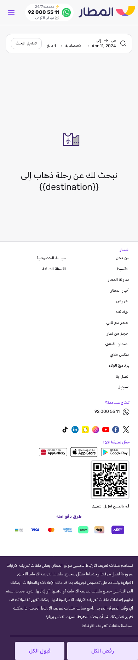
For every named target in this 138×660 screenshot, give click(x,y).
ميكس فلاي (120, 354)
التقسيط (123, 269)
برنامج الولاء (119, 365)
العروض (123, 301)
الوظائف (123, 311)
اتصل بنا (123, 376)
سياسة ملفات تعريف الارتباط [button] (107, 626)
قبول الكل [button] (40, 651)
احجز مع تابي (118, 322)
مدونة (119, 279)
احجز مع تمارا (117, 333)
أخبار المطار (120, 290)
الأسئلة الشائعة (54, 269)
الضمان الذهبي (117, 344)
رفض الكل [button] (102, 651)
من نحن (123, 258)
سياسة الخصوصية (51, 258)
